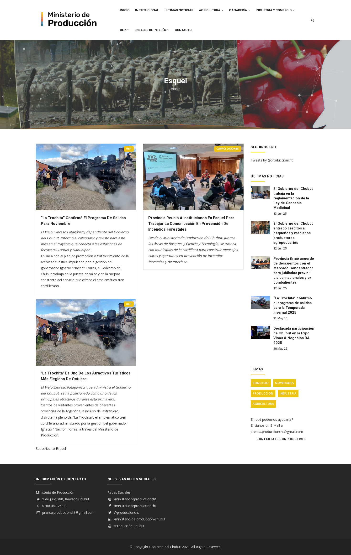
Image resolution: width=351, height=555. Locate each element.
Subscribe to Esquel (51, 448)
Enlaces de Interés (151, 30)
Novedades (284, 383)
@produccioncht (126, 512)
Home (175, 88)
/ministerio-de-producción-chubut (139, 519)
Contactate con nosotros (281, 439)
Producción (263, 393)
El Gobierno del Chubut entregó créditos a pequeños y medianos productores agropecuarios (293, 233)
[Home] (68, 9)
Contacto (183, 30)
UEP (123, 30)
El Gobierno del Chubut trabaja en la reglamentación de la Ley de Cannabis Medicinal (293, 198)
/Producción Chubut (128, 526)
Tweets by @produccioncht (272, 160)
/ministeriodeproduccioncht (134, 499)
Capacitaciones (227, 148)
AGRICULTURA (210, 10)
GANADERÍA (238, 10)
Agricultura (263, 404)
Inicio (124, 10)
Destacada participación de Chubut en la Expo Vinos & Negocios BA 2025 (293, 335)
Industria (288, 393)
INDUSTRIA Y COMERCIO (274, 10)
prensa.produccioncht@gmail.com (68, 512)
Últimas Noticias (179, 10)
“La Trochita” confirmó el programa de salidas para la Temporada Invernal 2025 (292, 305)
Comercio (261, 383)
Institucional (147, 10)
